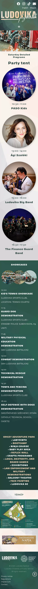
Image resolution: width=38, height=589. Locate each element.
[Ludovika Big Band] (19, 178)
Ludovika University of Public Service (19, 568)
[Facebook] (18, 3)
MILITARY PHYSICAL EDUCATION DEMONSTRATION (13, 342)
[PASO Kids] (19, 84)
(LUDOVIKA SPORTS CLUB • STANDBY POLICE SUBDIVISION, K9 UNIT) (18, 324)
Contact (4, 584)
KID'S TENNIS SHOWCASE (17, 294)
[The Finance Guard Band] (19, 225)
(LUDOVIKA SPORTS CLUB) (14, 395)
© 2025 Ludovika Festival (19, 566)
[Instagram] (23, 3)
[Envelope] (34, 3)
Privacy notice (6, 576)
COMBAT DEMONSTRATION (17, 359)
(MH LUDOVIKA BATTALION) (14, 350)
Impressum (6, 582)
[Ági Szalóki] (19, 131)
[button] (19, 26)
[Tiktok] (29, 3)
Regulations (6, 579)
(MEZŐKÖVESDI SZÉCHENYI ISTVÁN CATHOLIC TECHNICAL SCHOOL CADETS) (18, 417)
